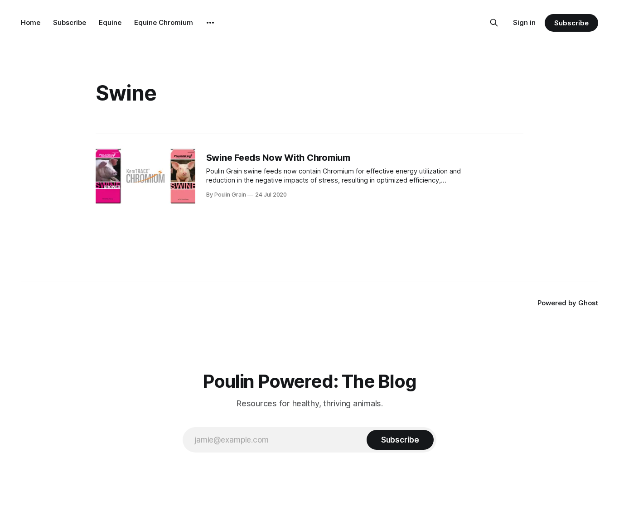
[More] (210, 22)
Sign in (524, 22)
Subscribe (69, 22)
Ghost (588, 303)
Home (30, 22)
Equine (110, 22)
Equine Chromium (163, 22)
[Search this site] (494, 22)
